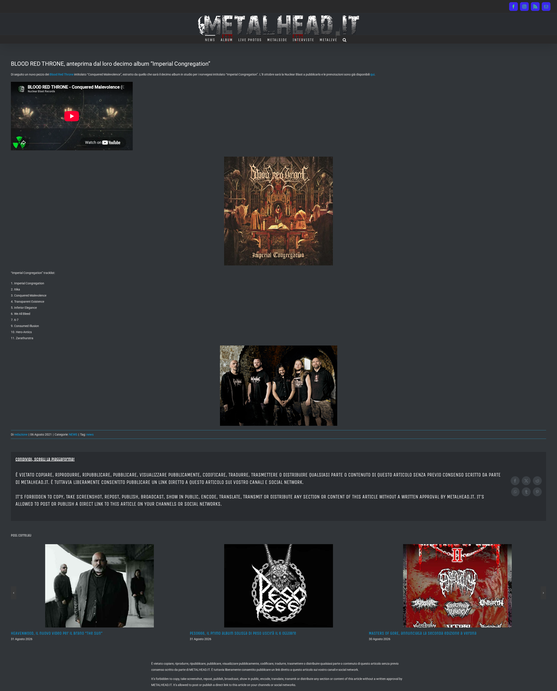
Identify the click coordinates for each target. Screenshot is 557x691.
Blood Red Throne (62, 74)
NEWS (73, 434)
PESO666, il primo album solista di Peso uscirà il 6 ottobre (64, 633)
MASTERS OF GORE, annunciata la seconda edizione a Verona (243, 633)
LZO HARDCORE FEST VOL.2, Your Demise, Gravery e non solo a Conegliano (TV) (437, 633)
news (90, 434)
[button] (345, 39)
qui (372, 74)
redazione (20, 434)
